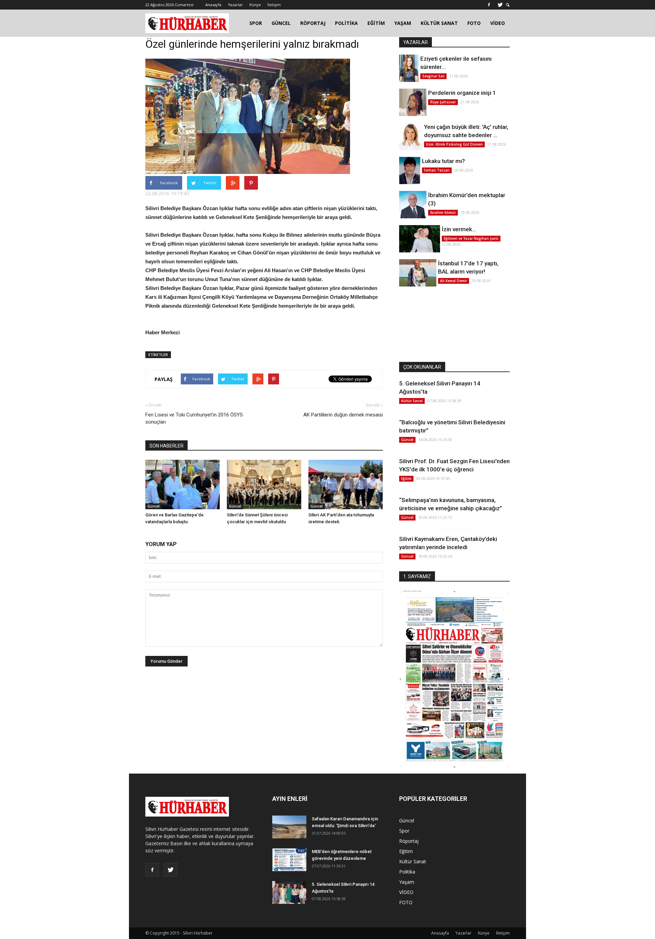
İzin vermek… (459, 229)
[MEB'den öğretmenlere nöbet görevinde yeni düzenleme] (289, 859)
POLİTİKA (346, 23)
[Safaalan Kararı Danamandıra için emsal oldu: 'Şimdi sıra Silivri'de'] (289, 827)
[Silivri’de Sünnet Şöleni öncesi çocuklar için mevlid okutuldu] (264, 484)
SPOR (255, 23)
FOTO (474, 23)
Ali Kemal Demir (453, 280)
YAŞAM (402, 23)
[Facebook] (489, 5)
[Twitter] (500, 5)
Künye (255, 4)
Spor (404, 830)
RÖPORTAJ (312, 23)
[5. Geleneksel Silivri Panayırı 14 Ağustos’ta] (289, 892)
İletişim (274, 4)
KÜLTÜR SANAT (439, 23)
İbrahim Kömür (443, 212)
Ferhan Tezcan (437, 170)
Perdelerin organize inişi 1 (462, 92)
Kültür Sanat (412, 400)
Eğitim (406, 478)
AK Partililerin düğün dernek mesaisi (343, 415)
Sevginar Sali (433, 76)
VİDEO (497, 23)
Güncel (153, 506)
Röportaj (409, 841)
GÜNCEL (281, 23)
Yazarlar (235, 4)
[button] (508, 5)
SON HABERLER (166, 446)
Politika (407, 871)
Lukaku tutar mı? (443, 161)
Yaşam (406, 882)
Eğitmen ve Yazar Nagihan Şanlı (471, 238)
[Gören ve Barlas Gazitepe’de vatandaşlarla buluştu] (182, 484)
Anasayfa (213, 4)
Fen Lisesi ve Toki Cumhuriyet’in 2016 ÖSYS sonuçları (194, 418)
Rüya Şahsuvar (443, 102)
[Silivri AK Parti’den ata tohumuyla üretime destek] (345, 484)
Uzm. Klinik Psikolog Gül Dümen (454, 144)
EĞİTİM (376, 23)
